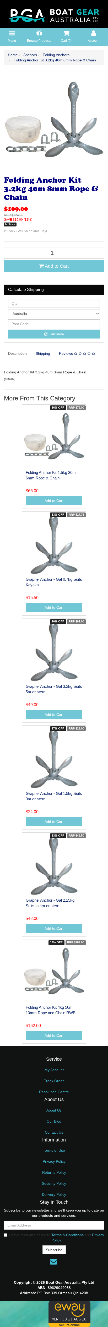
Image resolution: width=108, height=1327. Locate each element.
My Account (54, 1070)
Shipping (43, 353)
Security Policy (54, 1183)
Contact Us (54, 1132)
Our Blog (54, 1121)
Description (17, 353)
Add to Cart (56, 266)
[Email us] (53, 1262)
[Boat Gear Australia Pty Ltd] (54, 14)
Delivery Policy (54, 1194)
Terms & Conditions (67, 1235)
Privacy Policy (54, 1161)
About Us (54, 1110)
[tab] (17, 353)
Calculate (55, 334)
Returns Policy (54, 1172)
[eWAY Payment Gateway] (69, 1314)
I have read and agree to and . (56, 1237)
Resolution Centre (54, 1092)
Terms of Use (54, 1150)
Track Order (54, 1081)
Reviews (66, 353)
